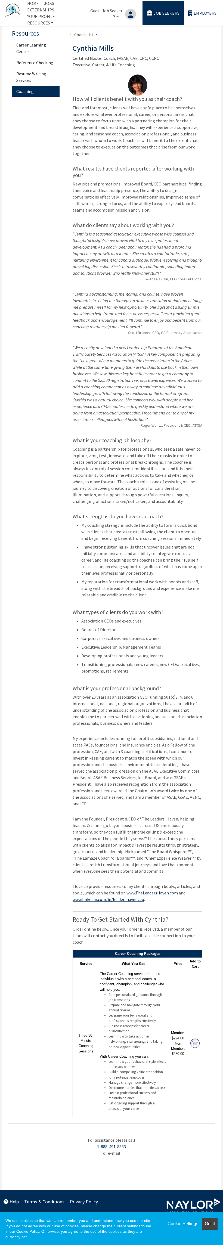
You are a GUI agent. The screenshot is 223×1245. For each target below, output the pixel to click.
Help (14, 1201)
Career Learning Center (31, 48)
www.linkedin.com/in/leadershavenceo (108, 899)
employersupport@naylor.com (111, 1159)
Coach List (84, 34)
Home (33, 3)
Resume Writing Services (31, 77)
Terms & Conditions (44, 1201)
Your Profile (41, 16)
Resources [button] (38, 23)
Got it (210, 1223)
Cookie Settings (183, 1223)
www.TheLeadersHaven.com (152, 893)
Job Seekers (166, 13)
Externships (40, 10)
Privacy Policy (84, 1201)
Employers (205, 13)
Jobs (49, 3)
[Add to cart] (195, 1043)
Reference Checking (34, 62)
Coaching (25, 91)
